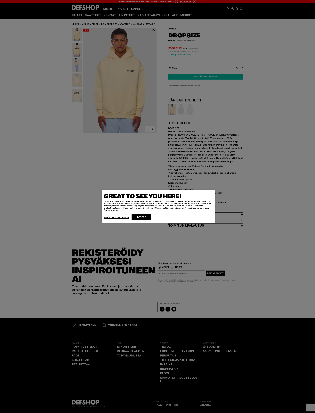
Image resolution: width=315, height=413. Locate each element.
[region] (158, 206)
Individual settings (116, 217)
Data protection (111, 210)
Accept (141, 217)
